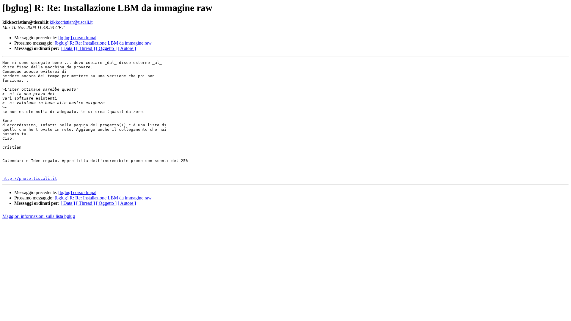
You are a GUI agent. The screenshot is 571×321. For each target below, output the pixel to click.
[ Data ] (68, 48)
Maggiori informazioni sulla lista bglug (38, 216)
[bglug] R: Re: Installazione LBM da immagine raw (103, 42)
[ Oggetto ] (106, 48)
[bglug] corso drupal (77, 37)
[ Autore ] (127, 48)
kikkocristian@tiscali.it (71, 22)
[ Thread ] (85, 48)
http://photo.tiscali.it (29, 178)
